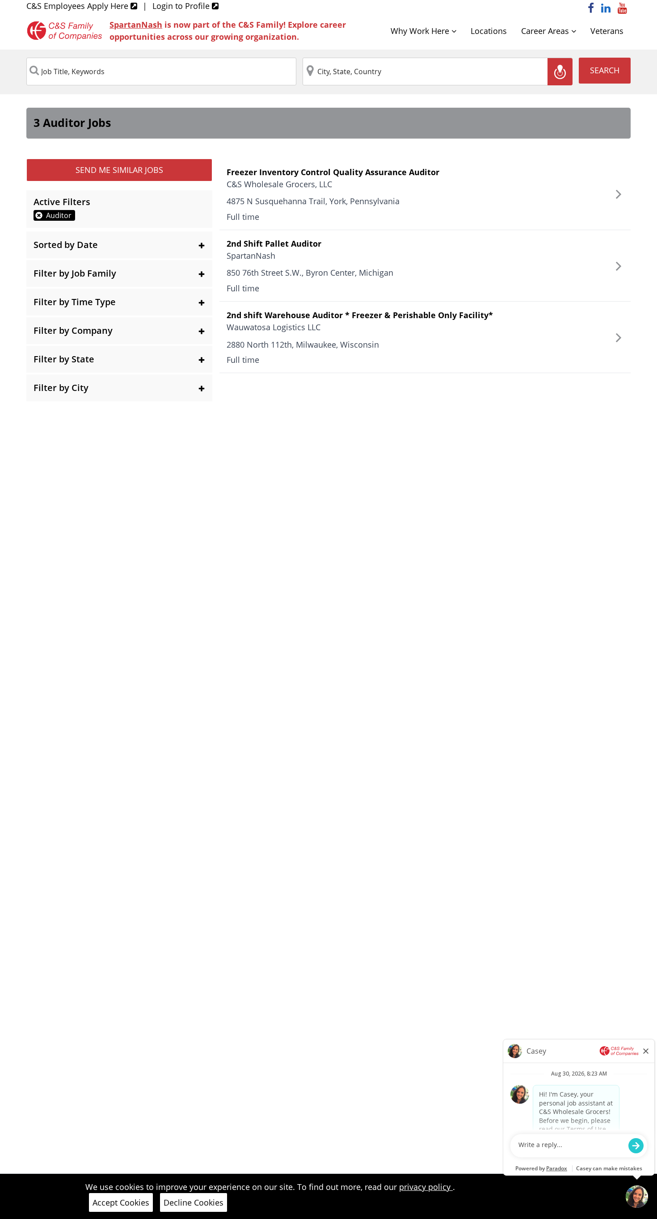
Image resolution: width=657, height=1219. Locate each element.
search (604, 70)
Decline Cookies (193, 1202)
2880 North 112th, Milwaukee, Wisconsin (303, 344)
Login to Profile (182, 5)
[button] (119, 245)
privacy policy (426, 1186)
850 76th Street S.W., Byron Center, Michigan (310, 272)
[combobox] (161, 71)
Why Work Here (421, 30)
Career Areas (546, 30)
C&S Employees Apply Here (78, 5)
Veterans (606, 30)
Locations (489, 30)
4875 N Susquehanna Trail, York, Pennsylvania (313, 201)
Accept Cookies (121, 1202)
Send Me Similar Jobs (119, 169)
